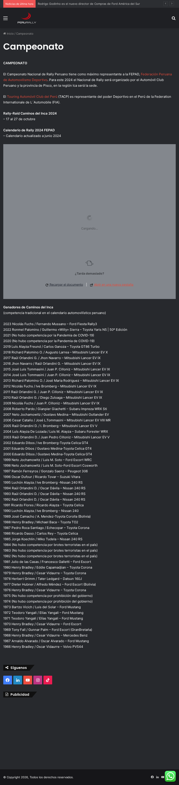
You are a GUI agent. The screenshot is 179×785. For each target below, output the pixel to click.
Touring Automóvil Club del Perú (32, 97)
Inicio (10, 33)
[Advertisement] (89, 732)
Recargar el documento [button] (66, 284)
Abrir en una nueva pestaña (113, 284)
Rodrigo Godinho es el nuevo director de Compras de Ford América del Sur (89, 3)
